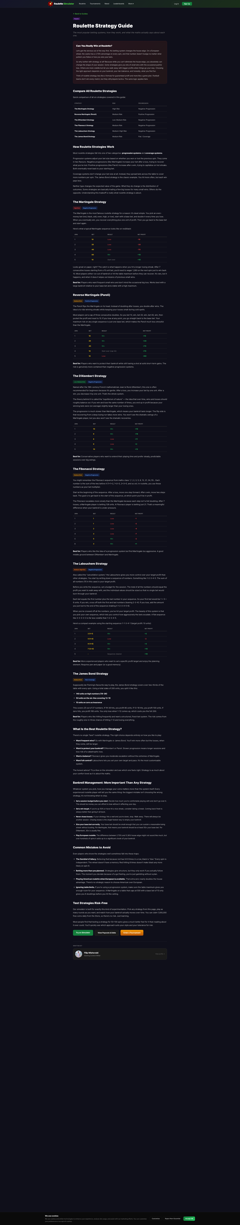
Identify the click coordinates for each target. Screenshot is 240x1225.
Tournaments (95, 4)
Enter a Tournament (132, 933)
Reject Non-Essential (172, 1219)
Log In (176, 4)
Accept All (189, 1219)
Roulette (82, 4)
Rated (107, 4)
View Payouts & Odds (107, 933)
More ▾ (131, 4)
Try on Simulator (83, 933)
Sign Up (187, 4)
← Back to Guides (80, 14)
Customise (156, 1219)
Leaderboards (118, 4)
